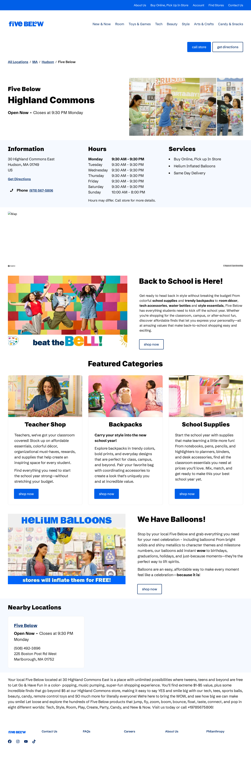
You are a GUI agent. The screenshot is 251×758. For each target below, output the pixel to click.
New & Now (102, 24)
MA (35, 62)
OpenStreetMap (237, 266)
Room (119, 24)
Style (186, 24)
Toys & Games (140, 24)
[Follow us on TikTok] (34, 741)
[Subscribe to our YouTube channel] (26, 741)
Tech (158, 24)
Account (198, 5)
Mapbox (227, 266)
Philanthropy (215, 731)
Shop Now (151, 344)
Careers (129, 731)
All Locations (18, 62)
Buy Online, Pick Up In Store (169, 5)
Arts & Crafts (204, 24)
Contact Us (235, 5)
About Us (140, 5)
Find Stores (216, 5)
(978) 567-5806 (41, 190)
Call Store (199, 47)
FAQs (86, 731)
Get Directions (227, 47)
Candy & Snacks (230, 24)
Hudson (48, 62)
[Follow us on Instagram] (18, 741)
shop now (149, 589)
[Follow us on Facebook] (10, 741)
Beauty (172, 24)
